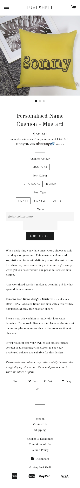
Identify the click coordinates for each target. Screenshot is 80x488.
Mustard (39, 166)
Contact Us (40, 424)
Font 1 (23, 200)
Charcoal (31, 183)
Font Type (40, 192)
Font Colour (40, 175)
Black (51, 183)
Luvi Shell (40, 7)
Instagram (42, 458)
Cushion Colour (40, 158)
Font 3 (56, 200)
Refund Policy (40, 450)
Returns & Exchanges (40, 438)
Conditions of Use (40, 444)
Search (40, 418)
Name (40, 209)
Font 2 (39, 200)
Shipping (40, 430)
